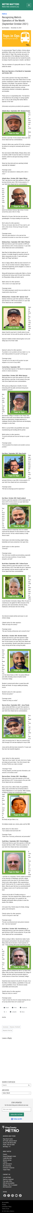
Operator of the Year (7, 1030)
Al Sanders (6, 28)
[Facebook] (5, 1195)
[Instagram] (12, 1195)
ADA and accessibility (8, 1183)
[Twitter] (8, 1195)
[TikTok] (20, 1195)
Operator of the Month (15, 1027)
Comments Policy (6, 1206)
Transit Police (6, 1170)
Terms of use (5, 1208)
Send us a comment (8, 1179)
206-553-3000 (11, 1144)
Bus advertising (7, 1166)
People (4, 14)
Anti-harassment (7, 1187)
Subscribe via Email (16, 1114)
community (5, 1027)
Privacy (4, 1204)
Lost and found (7, 1177)
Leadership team (7, 1158)
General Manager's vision (9, 1156)
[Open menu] (29, 5)
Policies (5, 1162)
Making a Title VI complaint (10, 1185)
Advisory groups (7, 1160)
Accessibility (5, 1202)
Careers (5, 1154)
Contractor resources (8, 1168)
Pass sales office (7, 1181)
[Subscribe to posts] (16, 1119)
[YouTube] (16, 1195)
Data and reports (7, 1164)
